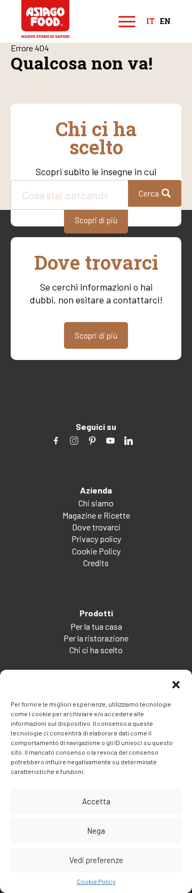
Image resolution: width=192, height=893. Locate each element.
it (150, 21)
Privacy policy (96, 539)
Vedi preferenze (96, 860)
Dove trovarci (96, 527)
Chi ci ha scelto (96, 650)
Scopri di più (96, 220)
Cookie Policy (96, 881)
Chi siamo (96, 503)
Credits (96, 563)
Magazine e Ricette (96, 515)
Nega (96, 830)
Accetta (96, 801)
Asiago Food (45, 19)
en (165, 21)
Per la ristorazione (96, 638)
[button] (176, 683)
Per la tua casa (96, 626)
